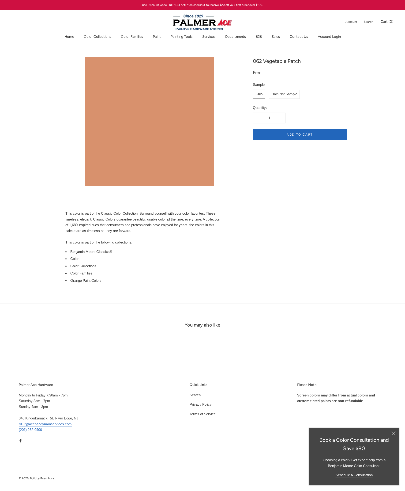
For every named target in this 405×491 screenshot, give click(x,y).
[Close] (393, 433)
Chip (258, 94)
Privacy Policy (201, 404)
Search (368, 21)
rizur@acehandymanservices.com (45, 424)
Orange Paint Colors (85, 280)
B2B (259, 36)
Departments (235, 36)
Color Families (132, 36)
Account (351, 21)
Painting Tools (181, 36)
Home (69, 36)
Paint (157, 36)
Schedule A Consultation (354, 475)
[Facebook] (20, 440)
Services (208, 36)
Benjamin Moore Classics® (91, 252)
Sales (276, 36)
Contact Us (299, 36)
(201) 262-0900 (30, 430)
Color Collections (97, 36)
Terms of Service (203, 414)
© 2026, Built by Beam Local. (37, 478)
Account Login (329, 36)
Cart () (387, 21)
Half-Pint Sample (284, 94)
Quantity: (260, 108)
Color (74, 259)
